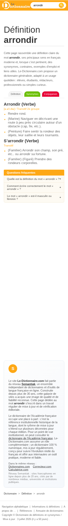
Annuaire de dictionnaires (49, 510)
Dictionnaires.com (19, 466)
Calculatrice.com (18, 469)
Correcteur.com (42, 466)
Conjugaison (50, 94)
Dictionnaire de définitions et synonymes (38, 515)
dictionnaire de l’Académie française (30, 438)
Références (26, 510)
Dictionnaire (10, 493)
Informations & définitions (46, 506)
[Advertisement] (34, 245)
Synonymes (32, 94)
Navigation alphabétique (15, 506)
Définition (27, 493)
